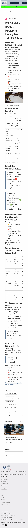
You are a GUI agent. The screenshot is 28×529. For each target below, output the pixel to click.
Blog (2, 495)
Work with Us (4, 485)
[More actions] (22, 19)
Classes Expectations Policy (7, 506)
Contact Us (3, 491)
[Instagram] (2, 524)
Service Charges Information (7, 509)
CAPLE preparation (10, 396)
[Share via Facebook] (6, 411)
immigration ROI (9, 401)
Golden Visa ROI (9, 388)
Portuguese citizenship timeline (13, 398)
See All (21, 421)
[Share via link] (15, 411)
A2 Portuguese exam (10, 390)
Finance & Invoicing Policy (6, 517)
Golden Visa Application (10, 407)
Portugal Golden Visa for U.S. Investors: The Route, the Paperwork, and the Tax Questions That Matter (14, 438)
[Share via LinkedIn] (12, 411)
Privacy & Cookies (5, 504)
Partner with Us (4, 483)
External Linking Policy (6, 513)
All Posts (6, 11)
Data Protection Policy (6, 511)
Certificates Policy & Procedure (8, 515)
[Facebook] (6, 524)
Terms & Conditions (5, 502)
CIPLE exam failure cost (11, 404)
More (11, 11)
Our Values (3, 481)
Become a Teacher (5, 493)
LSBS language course (11, 393)
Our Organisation (5, 479)
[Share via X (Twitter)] (9, 411)
